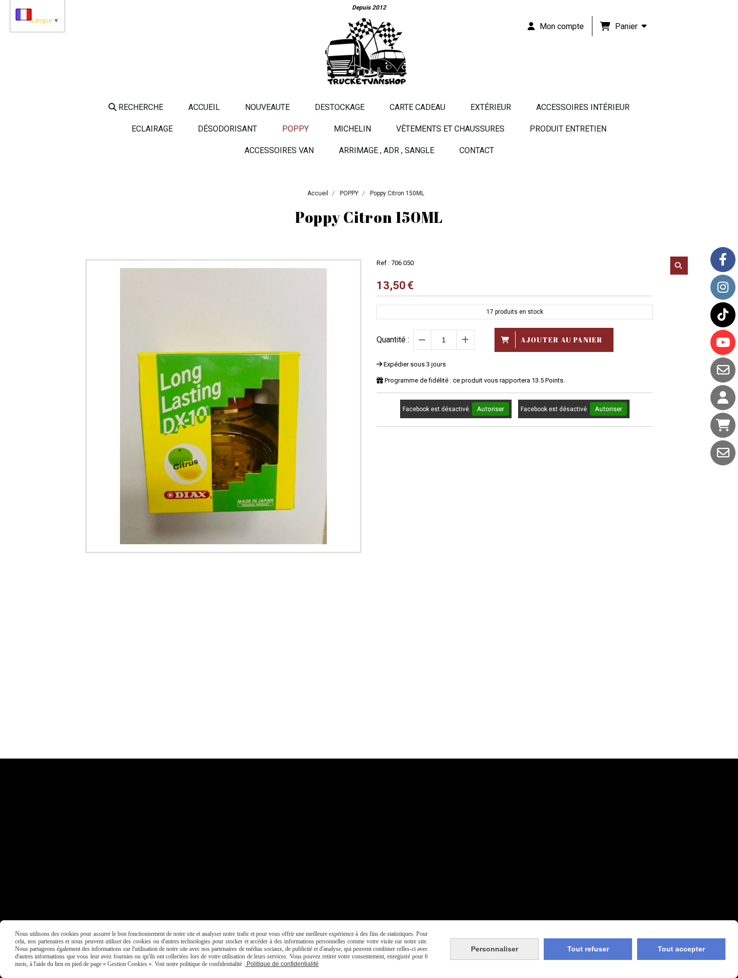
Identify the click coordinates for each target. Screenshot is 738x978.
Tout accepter (681, 949)
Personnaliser (494, 949)
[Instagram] (722, 287)
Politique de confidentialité (282, 963)
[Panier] (722, 425)
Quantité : (393, 339)
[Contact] (722, 370)
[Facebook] (722, 259)
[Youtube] (722, 342)
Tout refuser (588, 949)
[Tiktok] (722, 314)
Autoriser (490, 409)
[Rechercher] (679, 266)
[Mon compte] (722, 397)
